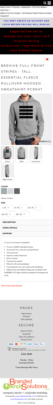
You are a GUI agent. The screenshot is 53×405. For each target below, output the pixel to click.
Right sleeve (7, 179)
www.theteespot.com (18, 399)
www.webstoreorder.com (25, 396)
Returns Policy (26, 331)
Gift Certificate (26, 319)
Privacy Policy (26, 339)
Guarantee (27, 334)
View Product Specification (11, 286)
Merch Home (5, 7)
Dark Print (4, 10)
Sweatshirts (26, 7)
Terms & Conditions (26, 337)
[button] (44, 2)
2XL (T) (31, 207)
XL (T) (16, 207)
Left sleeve (36, 161)
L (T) (4, 207)
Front (7, 161)
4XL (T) (19, 214)
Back (22, 161)
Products (16, 7)
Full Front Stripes (39, 7)
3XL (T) (4, 214)
